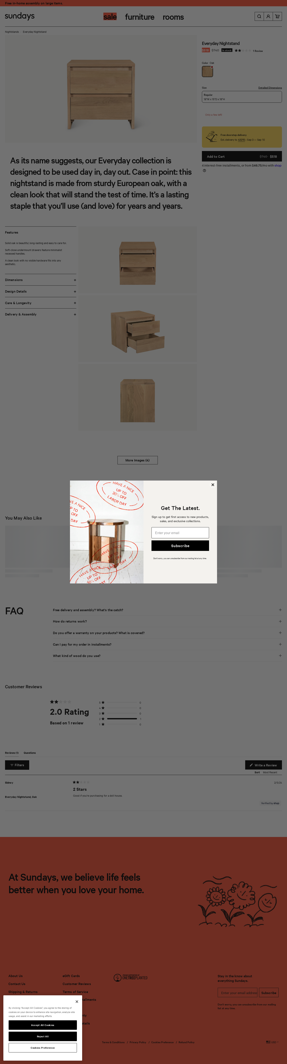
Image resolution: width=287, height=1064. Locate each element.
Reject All (43, 1036)
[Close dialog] (212, 484)
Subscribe (180, 545)
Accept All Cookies (42, 1025)
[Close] (77, 1001)
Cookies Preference (43, 1047)
